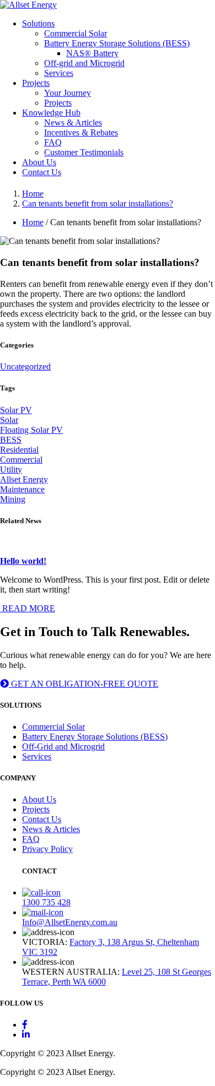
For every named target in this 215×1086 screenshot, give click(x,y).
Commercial (21, 459)
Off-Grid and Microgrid (63, 746)
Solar (9, 420)
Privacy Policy (47, 849)
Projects (36, 83)
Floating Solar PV (31, 430)
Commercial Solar (75, 33)
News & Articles (73, 122)
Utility (11, 469)
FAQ (53, 142)
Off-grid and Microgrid (84, 63)
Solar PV (16, 410)
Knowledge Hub (51, 112)
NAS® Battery (92, 53)
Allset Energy (24, 479)
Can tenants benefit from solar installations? (97, 203)
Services (58, 73)
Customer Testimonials (83, 152)
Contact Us (41, 172)
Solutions (38, 23)
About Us (39, 162)
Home (33, 193)
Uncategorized (25, 366)
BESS (11, 439)
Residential (19, 449)
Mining (12, 499)
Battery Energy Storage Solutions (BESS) (117, 43)
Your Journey (67, 92)
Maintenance (22, 489)
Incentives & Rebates (81, 132)
